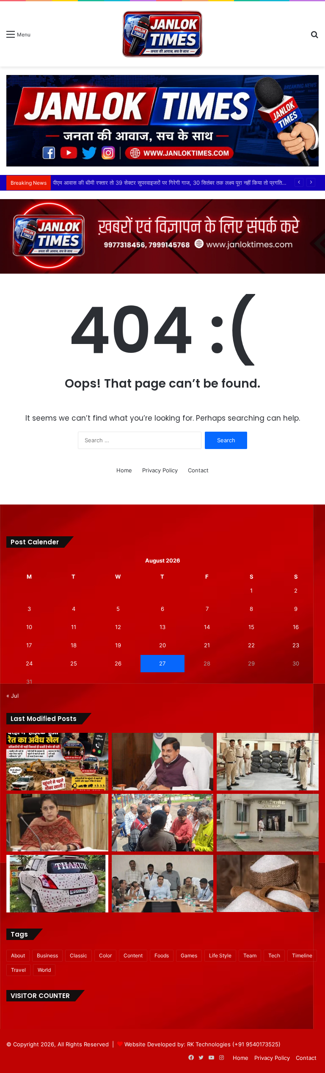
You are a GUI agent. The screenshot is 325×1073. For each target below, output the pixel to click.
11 (73, 627)
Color (105, 955)
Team (249, 955)
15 (251, 627)
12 (118, 627)
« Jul (12, 695)
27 (162, 663)
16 (296, 627)
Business (47, 955)
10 (29, 627)
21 (207, 645)
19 (118, 645)
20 (162, 645)
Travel (18, 970)
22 (251, 645)
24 (29, 663)
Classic (78, 955)
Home (124, 470)
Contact (198, 470)
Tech (274, 955)
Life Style (220, 955)
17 (29, 645)
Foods (161, 955)
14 (207, 627)
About (18, 955)
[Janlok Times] (162, 34)
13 (162, 627)
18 (74, 645)
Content (133, 955)
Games (189, 955)
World (44, 970)
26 (118, 663)
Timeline (302, 955)
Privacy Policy (160, 470)
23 (295, 645)
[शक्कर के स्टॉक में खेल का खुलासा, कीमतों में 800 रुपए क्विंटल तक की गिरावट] (268, 883)
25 (73, 663)
